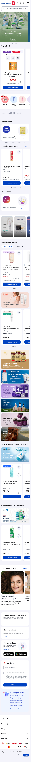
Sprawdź (23, 209)
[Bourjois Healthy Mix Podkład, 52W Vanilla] (12, 156)
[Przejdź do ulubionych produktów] (21, 3)
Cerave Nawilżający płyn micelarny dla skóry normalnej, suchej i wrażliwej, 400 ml (12, 543)
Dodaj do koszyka (13, 87)
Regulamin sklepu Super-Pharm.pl (10, 752)
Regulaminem (9, 675)
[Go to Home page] (8, 3)
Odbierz (24, 138)
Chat (26, 755)
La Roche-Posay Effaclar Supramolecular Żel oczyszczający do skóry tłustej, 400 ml (10, 482)
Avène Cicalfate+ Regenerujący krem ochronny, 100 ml (11, 327)
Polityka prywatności (23, 752)
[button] (12, 43)
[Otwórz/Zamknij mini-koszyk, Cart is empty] (24, 3)
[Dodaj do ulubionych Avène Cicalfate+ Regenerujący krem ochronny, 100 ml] (18, 312)
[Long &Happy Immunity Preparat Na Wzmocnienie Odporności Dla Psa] (13, 66)
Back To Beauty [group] (7, 246)
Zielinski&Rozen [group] (19, 246)
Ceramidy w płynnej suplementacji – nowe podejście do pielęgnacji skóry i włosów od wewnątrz (12, 602)
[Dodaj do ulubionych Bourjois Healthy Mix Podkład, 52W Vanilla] (18, 151)
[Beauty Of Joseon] (26, 112)
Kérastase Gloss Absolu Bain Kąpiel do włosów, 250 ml (11, 268)
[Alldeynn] (4, 113)
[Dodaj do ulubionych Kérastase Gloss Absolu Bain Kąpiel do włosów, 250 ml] (18, 253)
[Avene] (19, 113)
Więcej (5, 623)
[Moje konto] (18, 3)
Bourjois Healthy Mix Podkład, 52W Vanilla (11, 167)
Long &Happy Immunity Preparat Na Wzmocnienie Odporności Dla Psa (13, 73)
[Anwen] (12, 113)
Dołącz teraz (13, 708)
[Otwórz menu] (27, 3)
